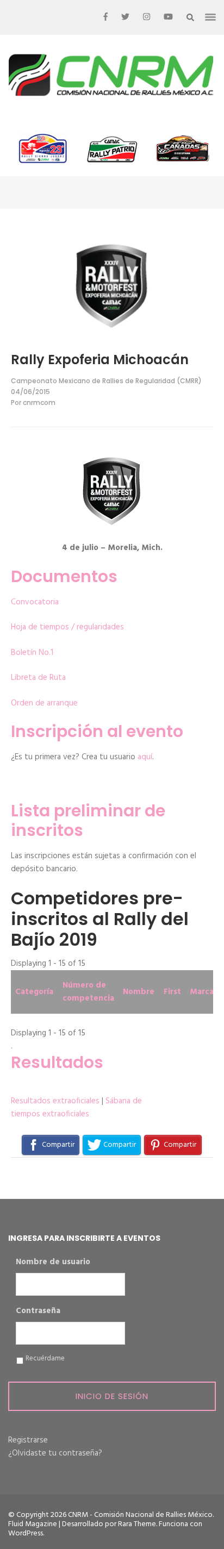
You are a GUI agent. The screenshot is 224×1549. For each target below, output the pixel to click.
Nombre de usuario (53, 1262)
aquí (145, 757)
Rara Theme (137, 1524)
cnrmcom (39, 402)
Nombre (138, 991)
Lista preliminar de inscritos (88, 820)
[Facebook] (105, 17)
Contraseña (38, 1311)
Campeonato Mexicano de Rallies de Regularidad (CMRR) (106, 380)
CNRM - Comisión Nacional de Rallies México (140, 1515)
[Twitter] (125, 17)
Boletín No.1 (32, 652)
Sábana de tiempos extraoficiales (76, 1108)
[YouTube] (168, 17)
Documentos (64, 576)
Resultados (57, 1062)
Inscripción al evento (97, 731)
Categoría (34, 991)
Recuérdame (45, 1358)
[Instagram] (146, 17)
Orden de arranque (44, 703)
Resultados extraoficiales (55, 1101)
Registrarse (28, 1440)
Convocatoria (35, 602)
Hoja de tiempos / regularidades (67, 627)
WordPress (25, 1533)
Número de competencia (88, 992)
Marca (202, 991)
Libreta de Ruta (38, 677)
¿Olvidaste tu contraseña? (55, 1453)
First (172, 991)
